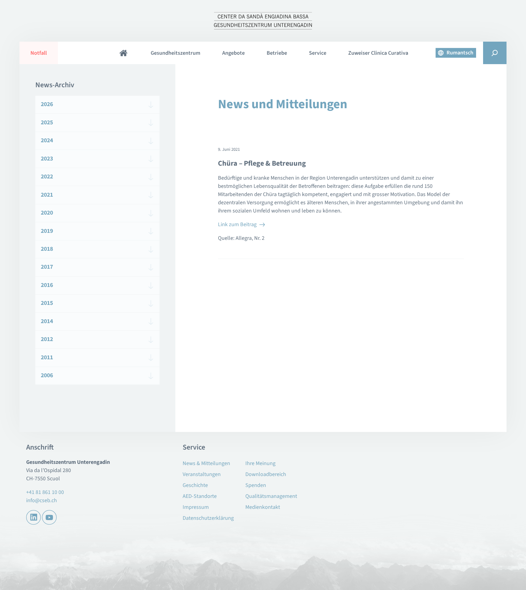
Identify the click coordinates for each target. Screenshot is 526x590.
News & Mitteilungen (206, 463)
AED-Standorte (200, 496)
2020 (47, 213)
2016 (47, 285)
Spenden (255, 485)
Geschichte (195, 485)
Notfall (38, 53)
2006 (47, 375)
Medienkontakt (262, 507)
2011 (47, 357)
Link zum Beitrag (237, 224)
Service (317, 53)
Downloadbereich (265, 474)
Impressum (196, 507)
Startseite (123, 53)
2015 (47, 303)
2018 (47, 249)
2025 (47, 122)
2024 (47, 140)
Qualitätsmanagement (271, 496)
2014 (47, 321)
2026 (47, 104)
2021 (47, 195)
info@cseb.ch (41, 500)
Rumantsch (460, 53)
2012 (47, 339)
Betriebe (277, 53)
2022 (47, 176)
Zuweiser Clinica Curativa (378, 53)
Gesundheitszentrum (175, 53)
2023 (47, 158)
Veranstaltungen (202, 474)
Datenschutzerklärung (208, 518)
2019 (47, 231)
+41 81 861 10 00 (45, 492)
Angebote (233, 53)
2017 (47, 267)
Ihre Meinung (260, 463)
